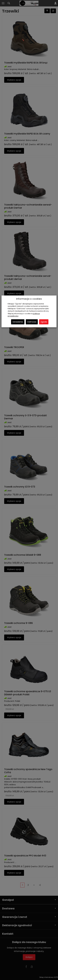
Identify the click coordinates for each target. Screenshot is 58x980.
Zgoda (44, 321)
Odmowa (31, 321)
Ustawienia (18, 321)
